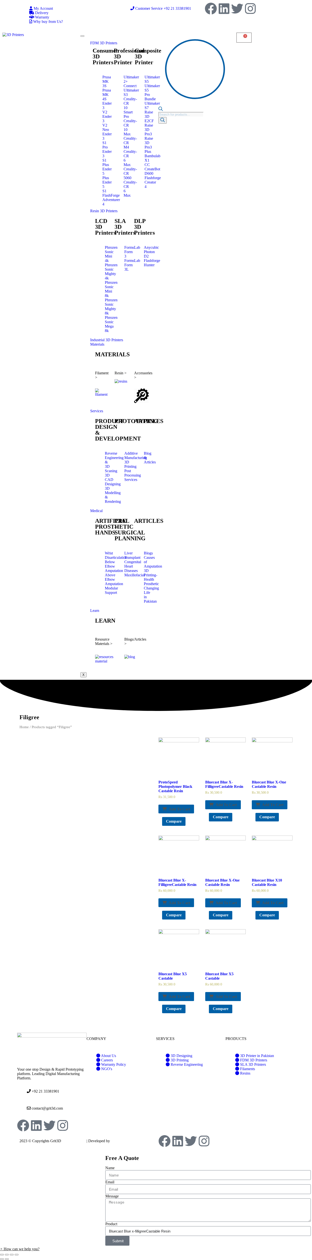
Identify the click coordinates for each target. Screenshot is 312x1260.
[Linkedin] (224, 8)
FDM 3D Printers (103, 43)
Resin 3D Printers (103, 211)
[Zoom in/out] (17, 1254)
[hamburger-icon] (82, 36)
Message (112, 1196)
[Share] (7, 1254)
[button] (19, 1249)
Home (24, 727)
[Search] (162, 120)
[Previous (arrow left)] (2, 1259)
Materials (97, 344)
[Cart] (244, 38)
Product (111, 1224)
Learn (94, 610)
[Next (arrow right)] (7, 1259)
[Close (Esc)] (2, 1254)
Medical (96, 511)
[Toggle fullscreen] (12, 1254)
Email (109, 1182)
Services (96, 411)
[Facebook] (211, 8)
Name (110, 1168)
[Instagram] (250, 8)
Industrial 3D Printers (106, 340)
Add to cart (179, 809)
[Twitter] (237, 8)
